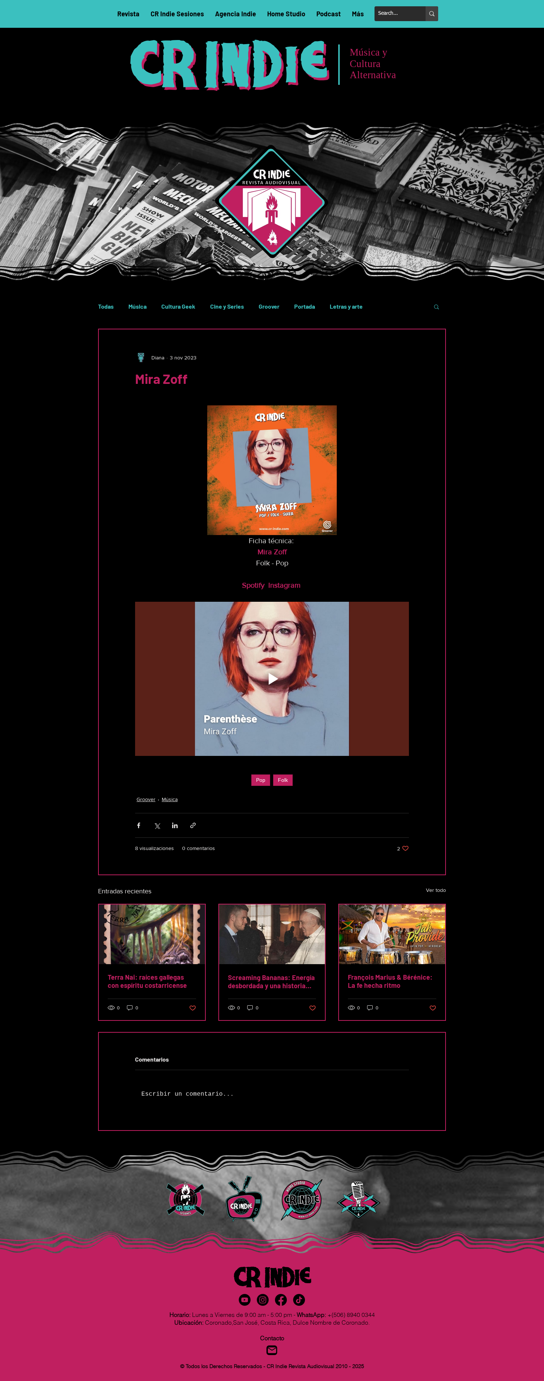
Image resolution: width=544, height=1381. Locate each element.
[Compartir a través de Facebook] (138, 825)
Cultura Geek (178, 306)
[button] (436, 306)
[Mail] (271, 1350)
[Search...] (432, 13)
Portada (304, 306)
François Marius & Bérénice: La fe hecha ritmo (390, 981)
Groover (269, 306)
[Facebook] (281, 1300)
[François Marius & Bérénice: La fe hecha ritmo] (392, 934)
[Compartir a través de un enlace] (193, 825)
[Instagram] (263, 1300)
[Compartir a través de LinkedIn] (174, 825)
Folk (283, 780)
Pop (260, 780)
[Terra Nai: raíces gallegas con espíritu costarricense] (152, 934)
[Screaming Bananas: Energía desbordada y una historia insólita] (272, 934)
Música (137, 306)
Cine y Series (227, 306)
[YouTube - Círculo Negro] (245, 1300)
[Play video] (272, 679)
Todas (106, 306)
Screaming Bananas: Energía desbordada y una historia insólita (271, 981)
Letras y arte (346, 306)
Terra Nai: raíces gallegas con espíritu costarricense (147, 981)
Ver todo (436, 890)
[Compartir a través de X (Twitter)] (156, 825)
